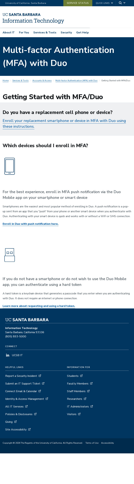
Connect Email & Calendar (21, 391)
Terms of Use (91, 443)
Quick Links (103, 3)
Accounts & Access (42, 80)
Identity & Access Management (24, 399)
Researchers (74, 399)
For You (24, 32)
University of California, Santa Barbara (25, 3)
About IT (9, 32)
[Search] (122, 3)
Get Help (82, 32)
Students (73, 376)
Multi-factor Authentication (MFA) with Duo (76, 80)
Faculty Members (77, 384)
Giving (9, 422)
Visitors (71, 414)
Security (66, 32)
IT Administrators (78, 406)
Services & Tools (44, 32)
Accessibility (107, 443)
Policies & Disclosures (18, 414)
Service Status (78, 3)
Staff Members (76, 391)
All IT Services (14, 406)
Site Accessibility (16, 429)
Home (6, 80)
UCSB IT (17, 355)
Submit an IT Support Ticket (22, 384)
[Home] (33, 23)
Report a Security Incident (21, 376)
